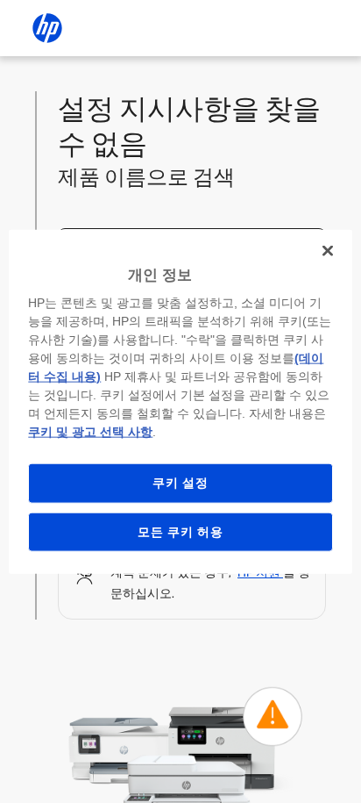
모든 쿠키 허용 (180, 531)
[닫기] (327, 250)
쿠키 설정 (180, 483)
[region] (180, 401)
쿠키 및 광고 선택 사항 (90, 432)
